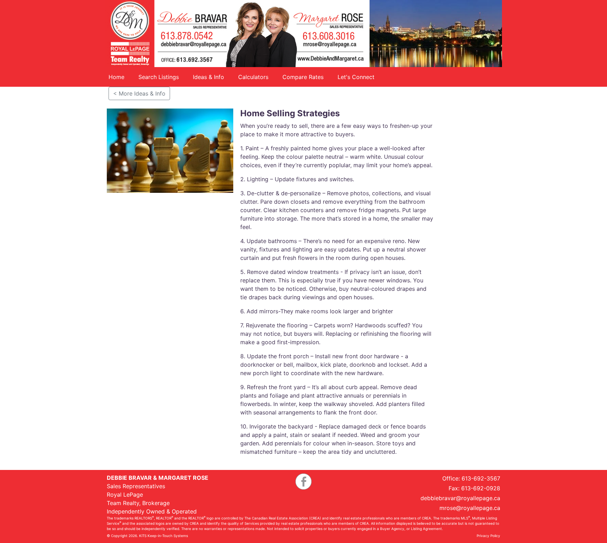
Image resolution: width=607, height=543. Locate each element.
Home (116, 76)
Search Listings (158, 76)
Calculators (253, 76)
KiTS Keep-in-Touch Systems (163, 536)
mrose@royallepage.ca (469, 507)
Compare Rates (303, 76)
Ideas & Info (208, 76)
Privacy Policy (488, 536)
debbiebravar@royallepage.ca (460, 498)
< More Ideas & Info (139, 93)
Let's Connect (356, 76)
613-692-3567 (481, 478)
